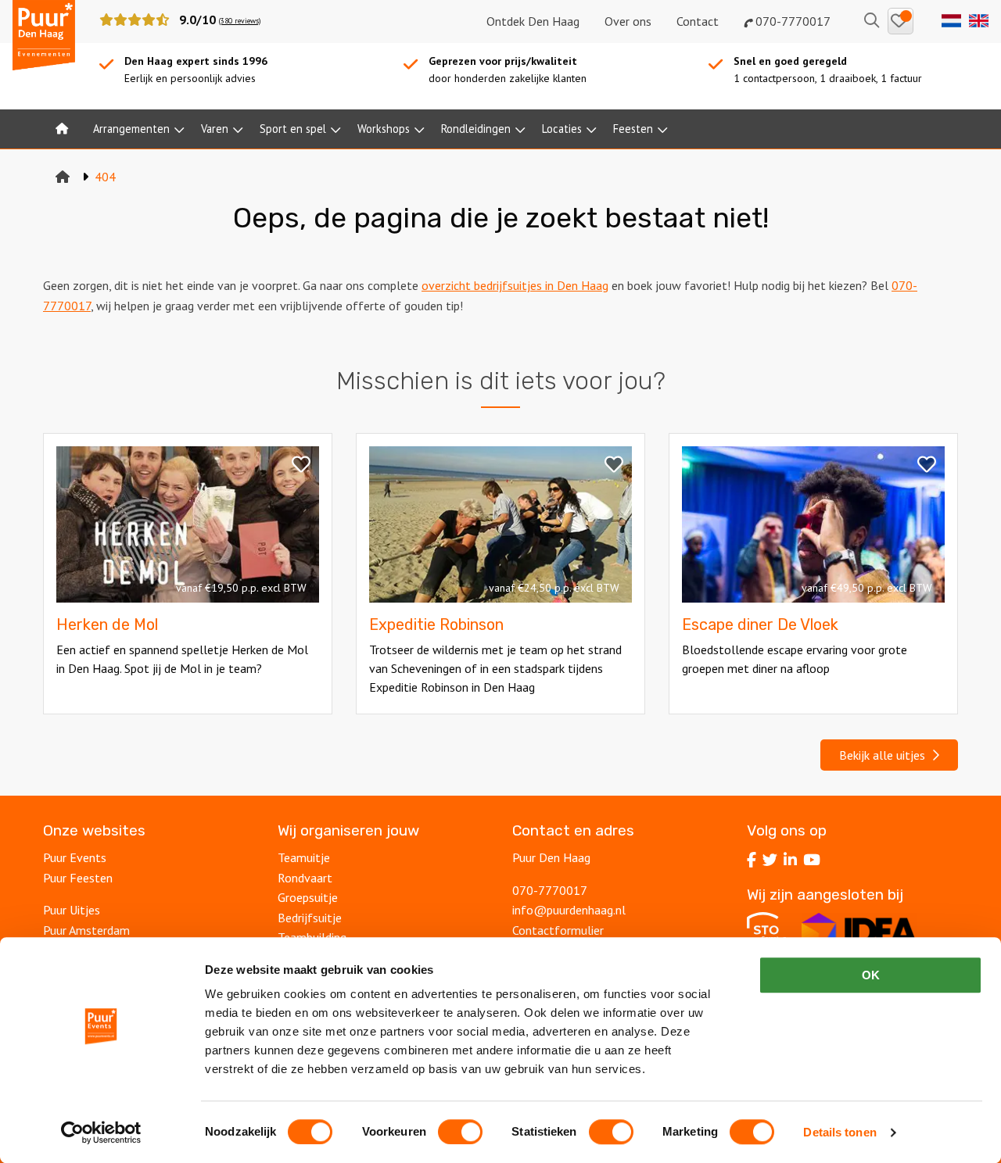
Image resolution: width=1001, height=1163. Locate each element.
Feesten (633, 128)
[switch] (460, 1131)
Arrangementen (131, 128)
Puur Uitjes (71, 910)
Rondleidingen (476, 128)
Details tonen (839, 1132)
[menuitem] (62, 129)
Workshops (383, 128)
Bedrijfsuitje (310, 917)
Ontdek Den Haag (532, 21)
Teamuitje (304, 857)
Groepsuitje (308, 897)
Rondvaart (305, 878)
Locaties (562, 128)
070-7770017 (791, 21)
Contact (697, 21)
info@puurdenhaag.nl (569, 910)
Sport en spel (293, 128)
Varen (214, 128)
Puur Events (74, 857)
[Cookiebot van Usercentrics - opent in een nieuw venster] (101, 1132)
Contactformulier (558, 930)
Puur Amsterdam (86, 930)
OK (871, 975)
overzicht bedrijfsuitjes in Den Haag (515, 285)
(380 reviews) (239, 21)
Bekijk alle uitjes (885, 755)
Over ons (628, 21)
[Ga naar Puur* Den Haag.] (62, 176)
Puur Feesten (78, 878)
